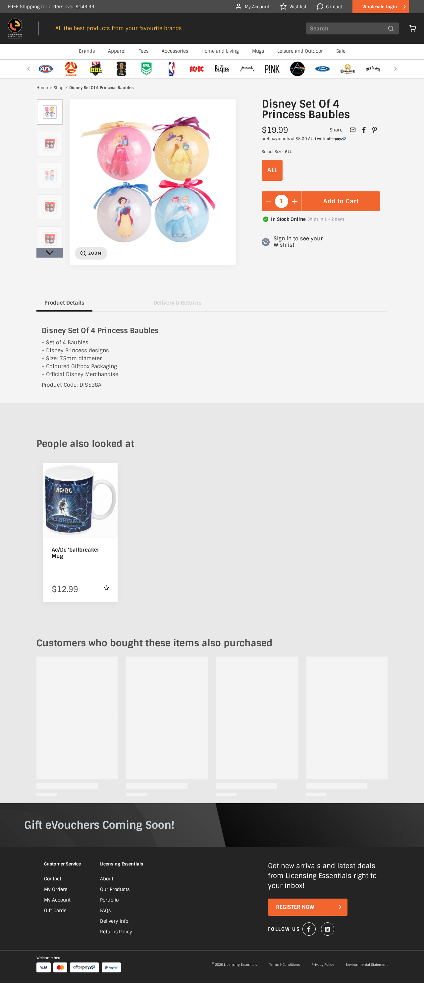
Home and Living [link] (220, 51)
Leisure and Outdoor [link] (300, 51)
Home (42, 88)
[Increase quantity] (294, 201)
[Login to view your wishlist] (106, 587)
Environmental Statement (367, 965)
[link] (336, 139)
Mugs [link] (258, 51)
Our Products (115, 889)
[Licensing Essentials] (15, 28)
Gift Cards (55, 910)
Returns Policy (116, 932)
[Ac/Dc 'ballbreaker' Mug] (80, 500)
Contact (52, 879)
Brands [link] (87, 51)
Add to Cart (341, 201)
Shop (59, 88)
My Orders (55, 889)
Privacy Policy (323, 965)
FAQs (105, 910)
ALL (272, 170)
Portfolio (109, 900)
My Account (57, 900)
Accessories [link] (175, 51)
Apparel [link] (117, 51)
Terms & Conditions (284, 965)
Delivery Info (114, 921)
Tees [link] (143, 51)
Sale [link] (340, 51)
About (106, 879)
